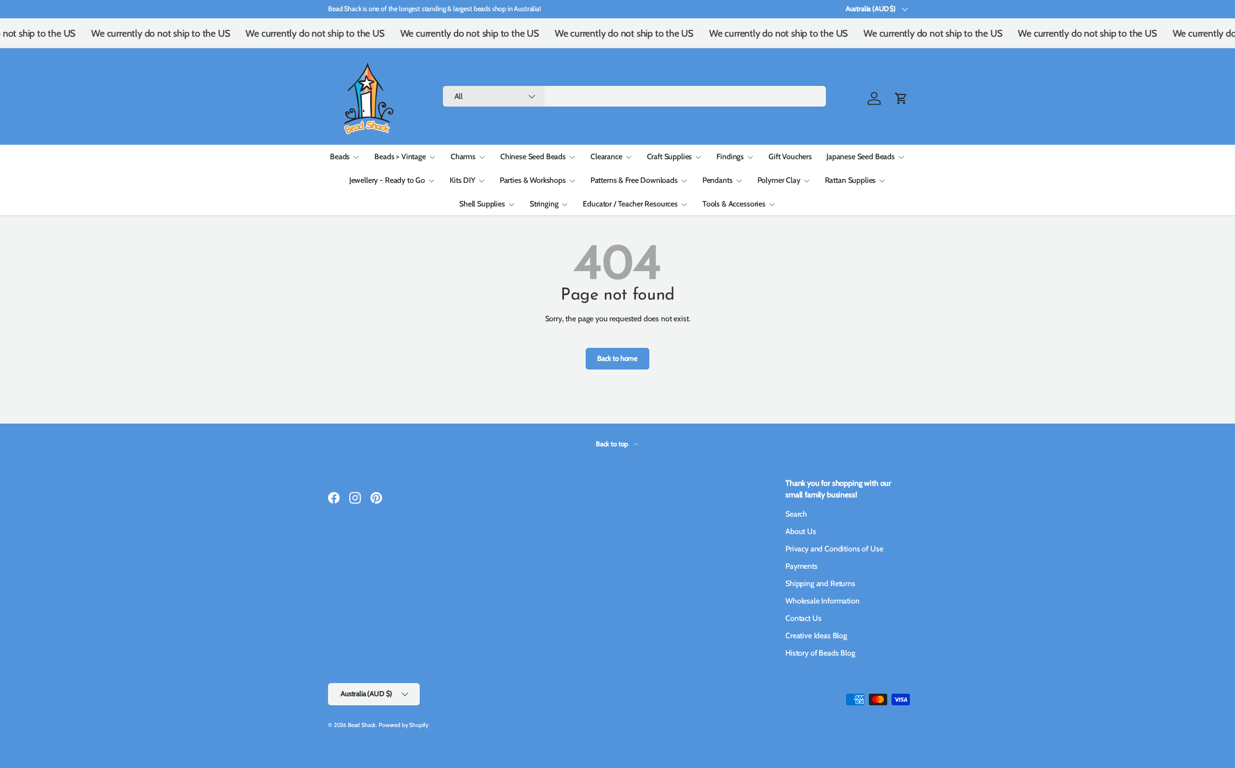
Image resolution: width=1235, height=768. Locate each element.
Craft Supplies (669, 156)
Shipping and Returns (820, 583)
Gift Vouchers (790, 156)
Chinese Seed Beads (533, 156)
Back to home (617, 358)
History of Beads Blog (820, 653)
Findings (730, 156)
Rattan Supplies (850, 180)
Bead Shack (362, 724)
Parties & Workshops (533, 180)
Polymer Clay (778, 180)
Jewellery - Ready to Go (387, 180)
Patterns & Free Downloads (634, 180)
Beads (340, 156)
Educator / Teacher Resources (630, 203)
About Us (800, 531)
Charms (463, 156)
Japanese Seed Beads (860, 156)
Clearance (606, 156)
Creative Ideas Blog (816, 635)
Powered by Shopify (403, 724)
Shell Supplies (482, 203)
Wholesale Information (822, 600)
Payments (801, 566)
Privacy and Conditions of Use (834, 548)
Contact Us (803, 618)
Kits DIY (462, 180)
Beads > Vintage (400, 156)
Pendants (717, 180)
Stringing (544, 203)
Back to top (613, 443)
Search (796, 514)
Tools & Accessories (734, 203)
